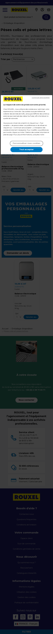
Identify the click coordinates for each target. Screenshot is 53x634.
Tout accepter (26, 149)
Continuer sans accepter (41, 97)
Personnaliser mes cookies (26, 143)
